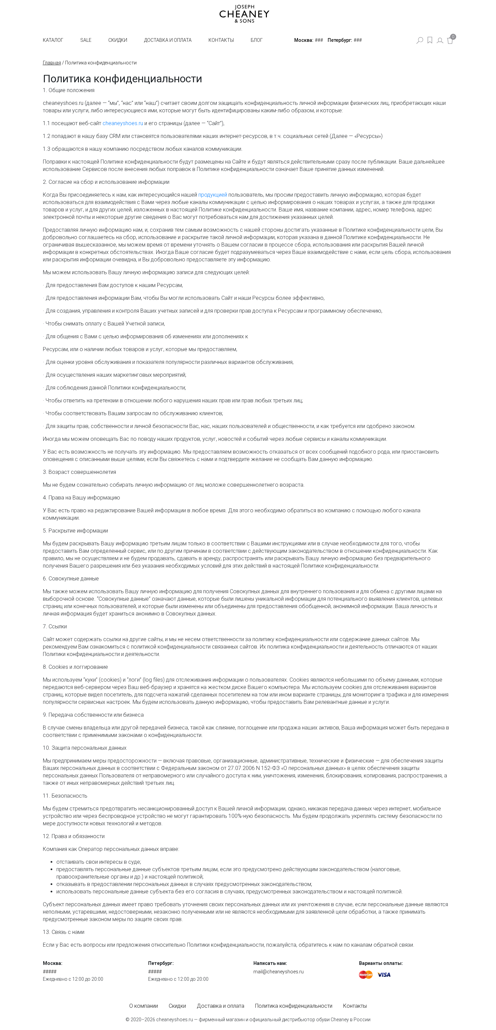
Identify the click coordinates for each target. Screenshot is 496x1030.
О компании (143, 1006)
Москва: (303, 40)
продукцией (212, 195)
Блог (257, 40)
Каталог (53, 40)
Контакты (221, 40)
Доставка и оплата (168, 40)
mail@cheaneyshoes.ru (278, 971)
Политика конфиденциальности (293, 1006)
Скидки (117, 40)
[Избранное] (429, 40)
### (319, 40)
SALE (85, 40)
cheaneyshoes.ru (123, 123)
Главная (52, 62)
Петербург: (340, 40)
